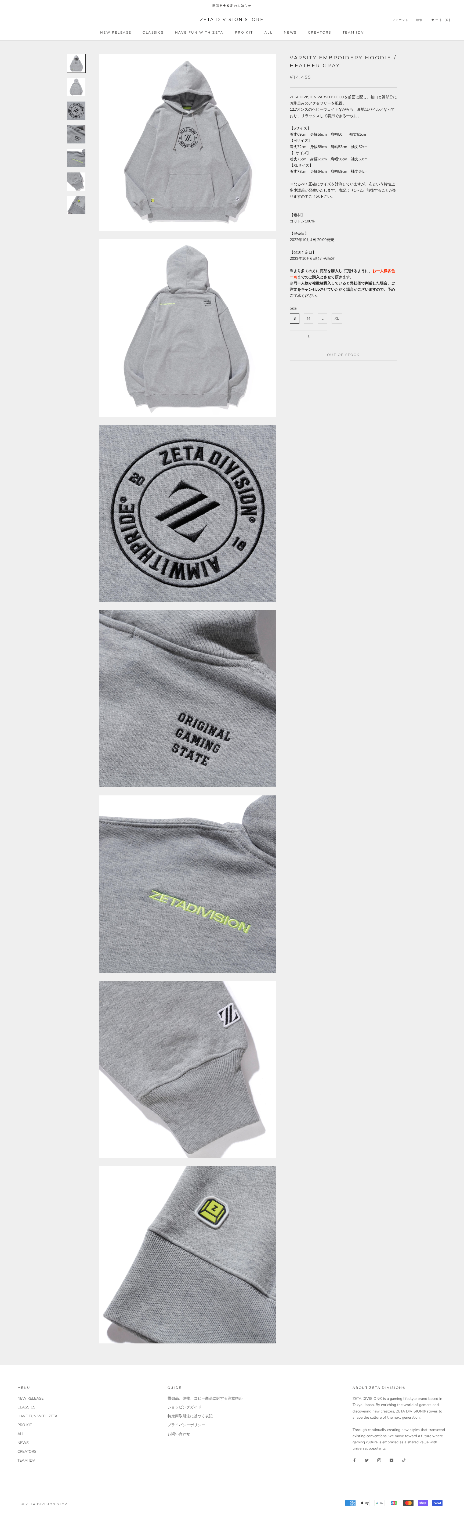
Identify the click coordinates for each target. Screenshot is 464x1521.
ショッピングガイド (184, 1407)
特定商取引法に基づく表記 (190, 1416)
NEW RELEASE (115, 32)
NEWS (290, 32)
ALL (268, 32)
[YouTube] (391, 1460)
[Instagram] (379, 1460)
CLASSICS (153, 32)
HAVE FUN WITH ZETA (199, 32)
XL (337, 318)
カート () (441, 20)
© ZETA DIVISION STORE (45, 1504)
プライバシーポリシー (186, 1425)
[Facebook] (354, 1460)
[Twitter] (367, 1460)
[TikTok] (404, 1460)
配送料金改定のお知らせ (231, 6)
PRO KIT (244, 32)
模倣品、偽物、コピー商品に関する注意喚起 (205, 1398)
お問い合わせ (179, 1433)
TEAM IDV (353, 32)
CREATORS (319, 32)
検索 (419, 20)
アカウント (401, 20)
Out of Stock (343, 355)
